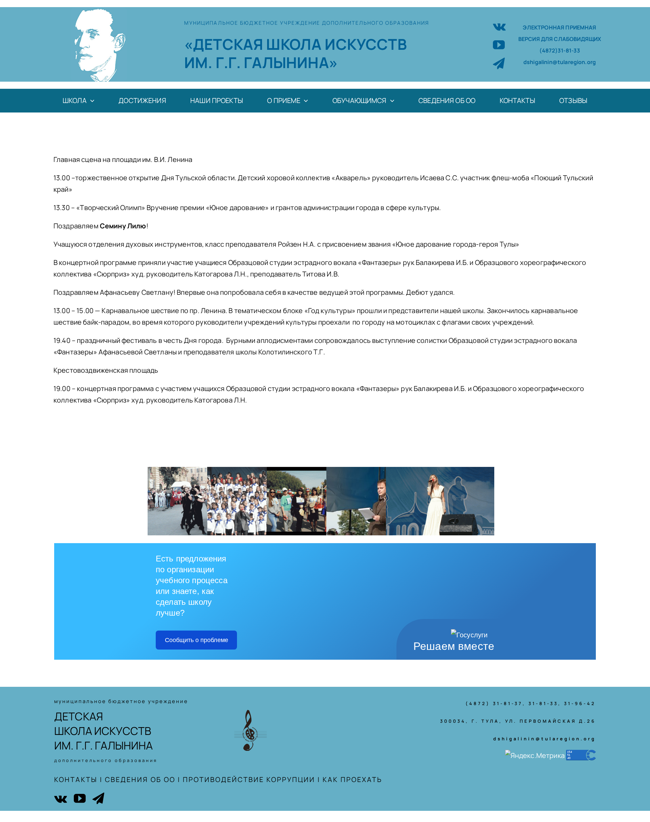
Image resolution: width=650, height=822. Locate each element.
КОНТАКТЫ (76, 779)
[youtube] (499, 44)
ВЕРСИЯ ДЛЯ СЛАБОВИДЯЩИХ (559, 39)
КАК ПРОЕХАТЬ (352, 779)
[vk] (499, 26)
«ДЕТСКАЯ (225, 44)
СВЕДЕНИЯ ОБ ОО (140, 779)
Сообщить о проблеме (196, 640)
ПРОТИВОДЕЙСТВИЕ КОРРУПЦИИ (249, 779)
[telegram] (499, 63)
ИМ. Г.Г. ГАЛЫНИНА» (261, 62)
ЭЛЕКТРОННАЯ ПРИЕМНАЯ (559, 27)
